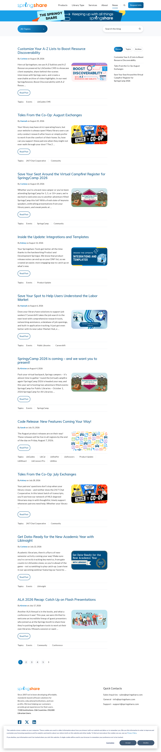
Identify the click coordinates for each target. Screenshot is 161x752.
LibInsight (41, 586)
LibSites (53, 461)
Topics (128, 49)
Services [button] (93, 5)
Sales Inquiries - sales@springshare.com (123, 694)
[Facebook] (20, 722)
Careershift (60, 345)
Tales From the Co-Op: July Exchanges (47, 474)
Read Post (24, 92)
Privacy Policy (132, 733)
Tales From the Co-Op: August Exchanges (50, 115)
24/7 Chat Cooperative (36, 160)
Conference (57, 645)
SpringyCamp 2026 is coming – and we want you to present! (57, 361)
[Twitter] (27, 722)
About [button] (104, 5)
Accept (128, 743)
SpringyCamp (43, 223)
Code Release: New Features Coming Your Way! (54, 421)
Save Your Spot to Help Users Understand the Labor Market (57, 298)
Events (29, 101)
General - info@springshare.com (119, 699)
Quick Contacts (112, 688)
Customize (110, 743)
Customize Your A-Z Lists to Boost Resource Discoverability (51, 51)
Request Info (135, 5)
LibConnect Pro (38, 461)
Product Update (44, 282)
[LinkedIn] (34, 722)
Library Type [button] (78, 5)
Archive (138, 49)
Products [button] (62, 5)
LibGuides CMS (43, 101)
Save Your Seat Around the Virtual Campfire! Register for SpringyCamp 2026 (61, 176)
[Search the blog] (140, 29)
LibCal (42, 456)
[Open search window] (124, 5)
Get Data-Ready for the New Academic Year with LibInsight (56, 539)
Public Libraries (43, 345)
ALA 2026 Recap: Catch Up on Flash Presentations (57, 599)
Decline (145, 743)
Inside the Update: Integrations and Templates (53, 237)
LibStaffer (54, 456)
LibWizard (22, 461)
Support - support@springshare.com (121, 704)
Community (56, 160)
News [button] (115, 5)
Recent (118, 49)
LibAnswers (69, 456)
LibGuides (30, 456)
